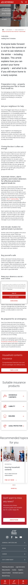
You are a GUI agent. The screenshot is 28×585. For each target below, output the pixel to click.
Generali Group (6, 575)
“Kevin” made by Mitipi (13, 199)
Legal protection (15, 426)
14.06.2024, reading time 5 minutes (8, 37)
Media (4, 548)
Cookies (14, 569)
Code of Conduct (6, 572)
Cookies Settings (14, 300)
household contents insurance (9, 341)
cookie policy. (9, 289)
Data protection (6, 569)
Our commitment (7, 559)
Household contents (13, 396)
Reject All (14, 293)
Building (12, 416)
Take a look (14, 370)
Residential (8, 464)
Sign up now (14, 520)
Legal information (20, 567)
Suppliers (20, 569)
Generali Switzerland (9, 542)
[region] (14, 292)
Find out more (10, 480)
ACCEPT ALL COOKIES (14, 297)
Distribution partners (18, 572)
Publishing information (8, 567)
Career (4, 554)
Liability (12, 406)
